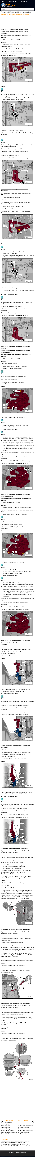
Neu (31, 1)
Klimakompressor (9, 1120)
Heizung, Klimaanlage (23, 14)
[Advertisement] (17, 23)
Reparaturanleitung (24, 1)
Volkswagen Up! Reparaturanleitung (9, 14)
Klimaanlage (4, 16)
